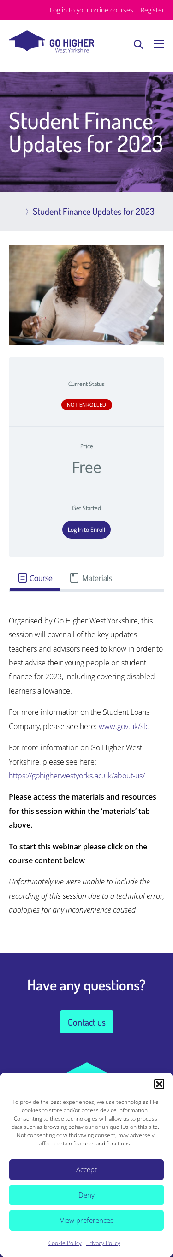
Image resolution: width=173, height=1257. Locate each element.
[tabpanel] (87, 765)
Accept (86, 1169)
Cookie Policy (65, 1243)
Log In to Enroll (86, 530)
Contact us (87, 1022)
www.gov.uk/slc (124, 726)
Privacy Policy (103, 1243)
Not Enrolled (87, 404)
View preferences (86, 1220)
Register (152, 10)
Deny (86, 1194)
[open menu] (159, 43)
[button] (159, 1084)
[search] (138, 43)
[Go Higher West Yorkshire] (51, 50)
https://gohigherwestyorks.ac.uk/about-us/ (77, 776)
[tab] (35, 577)
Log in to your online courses (91, 10)
